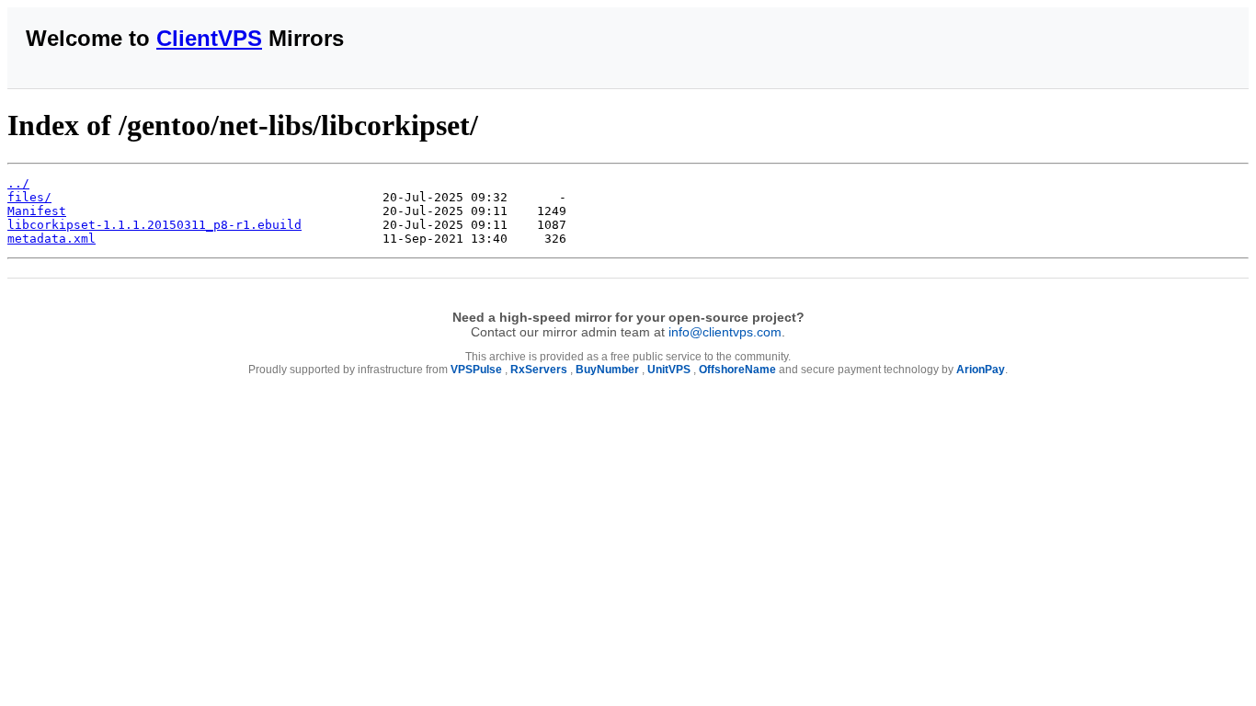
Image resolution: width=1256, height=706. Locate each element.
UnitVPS (669, 369)
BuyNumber (607, 369)
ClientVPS (209, 38)
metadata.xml (51, 238)
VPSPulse (476, 369)
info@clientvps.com (725, 332)
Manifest (36, 211)
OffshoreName (737, 369)
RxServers (538, 369)
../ (18, 183)
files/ (29, 197)
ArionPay (980, 369)
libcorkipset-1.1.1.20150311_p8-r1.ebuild (154, 225)
